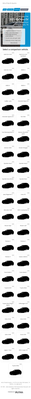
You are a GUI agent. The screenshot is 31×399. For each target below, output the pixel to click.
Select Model (10, 9)
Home (4, 9)
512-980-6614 (18, 384)
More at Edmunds (13, 42)
